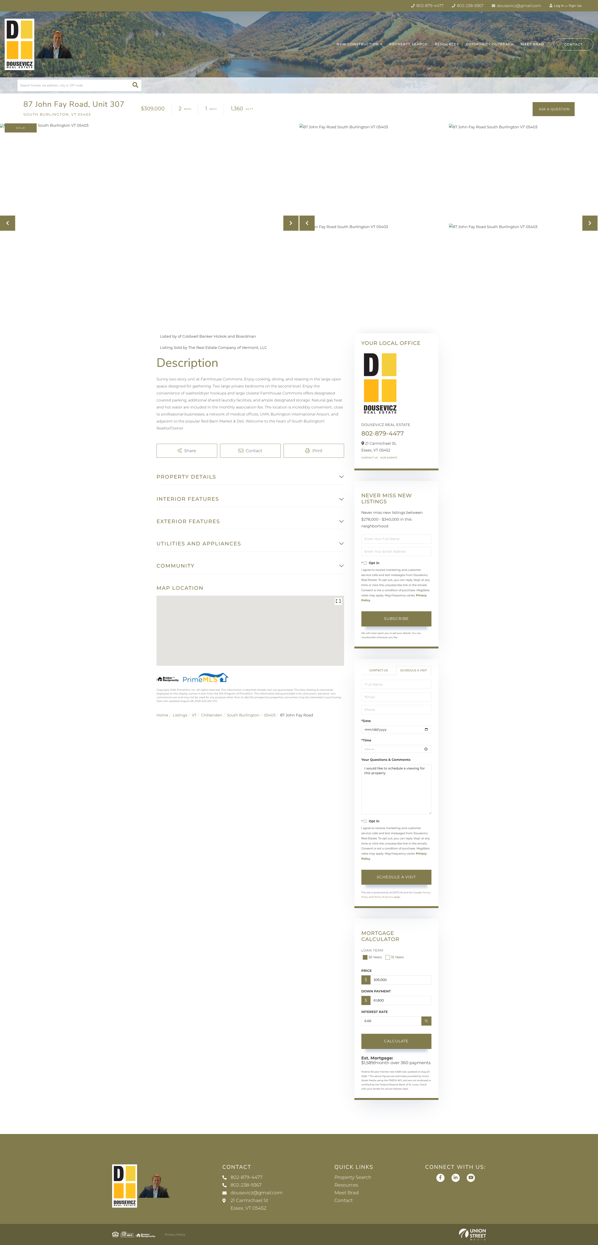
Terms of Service (383, 896)
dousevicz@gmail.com (518, 6)
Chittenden (211, 715)
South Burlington (243, 715)
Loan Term (372, 950)
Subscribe (396, 618)
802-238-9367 (470, 6)
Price (366, 971)
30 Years (375, 957)
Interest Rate (374, 1012)
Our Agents (388, 457)
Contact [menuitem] (344, 1200)
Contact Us (369, 457)
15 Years (397, 957)
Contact (573, 44)
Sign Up (575, 6)
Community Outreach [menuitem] (490, 44)
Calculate (396, 1041)
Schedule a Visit (413, 670)
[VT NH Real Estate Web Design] (472, 1234)
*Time (366, 740)
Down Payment (376, 991)
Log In (558, 6)
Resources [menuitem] (447, 44)
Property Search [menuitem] (408, 44)
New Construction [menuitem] (358, 44)
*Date (366, 721)
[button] (135, 85)
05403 (270, 715)
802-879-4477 (429, 6)
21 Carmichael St (249, 1204)
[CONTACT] (554, 109)
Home (162, 715)
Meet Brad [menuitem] (532, 44)
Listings (180, 715)
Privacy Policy (175, 1235)
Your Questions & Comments (385, 760)
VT (194, 715)
